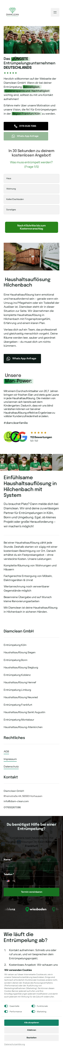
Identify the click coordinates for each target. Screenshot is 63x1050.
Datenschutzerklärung (14, 1044)
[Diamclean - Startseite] (12, 12)
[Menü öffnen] (55, 12)
